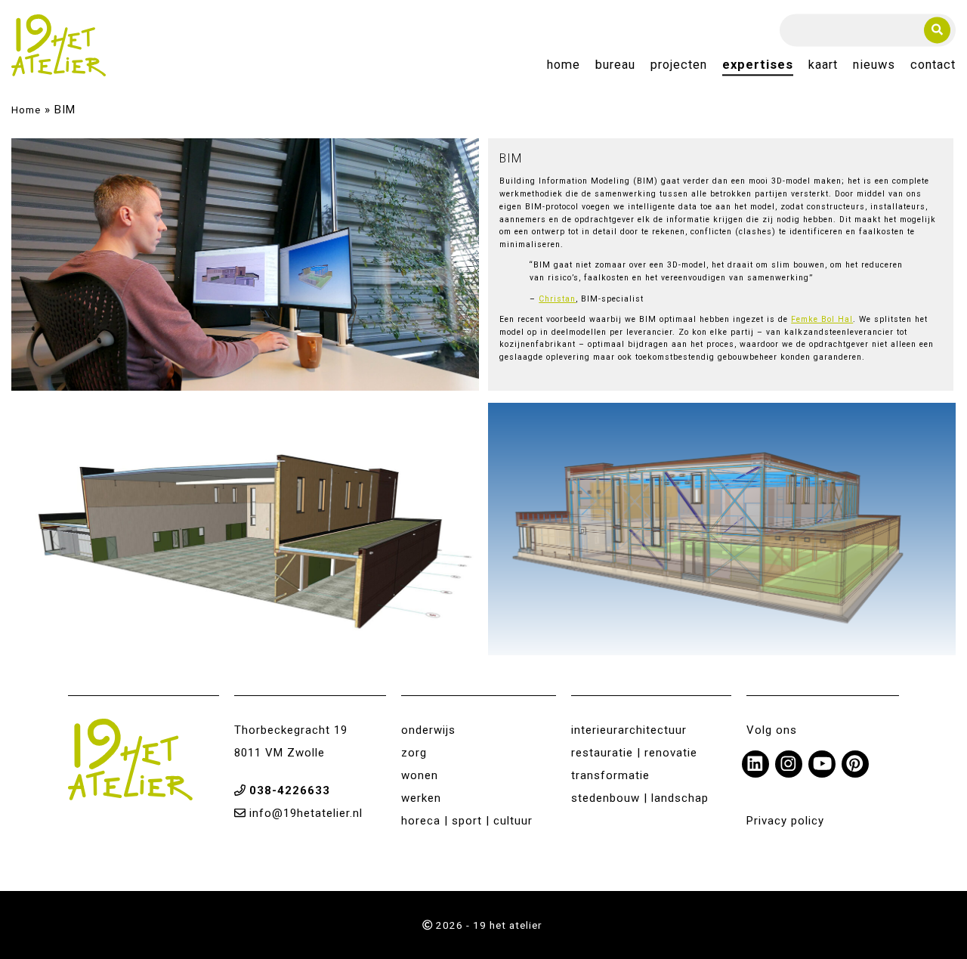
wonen (419, 775)
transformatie (610, 775)
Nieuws (874, 65)
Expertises (757, 65)
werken (421, 798)
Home (563, 65)
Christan (557, 299)
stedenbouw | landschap (640, 798)
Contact (933, 65)
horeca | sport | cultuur (467, 821)
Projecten (678, 65)
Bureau (615, 65)
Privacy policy (785, 821)
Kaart (823, 65)
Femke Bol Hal (822, 319)
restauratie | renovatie (634, 752)
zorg (414, 752)
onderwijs (428, 730)
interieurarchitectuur (629, 730)
